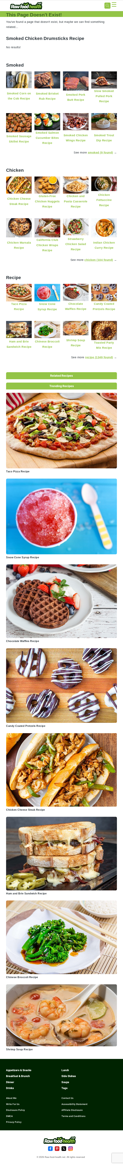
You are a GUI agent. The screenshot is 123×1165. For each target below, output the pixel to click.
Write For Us (12, 1104)
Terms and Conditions (73, 1116)
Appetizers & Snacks (18, 1070)
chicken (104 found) (98, 260)
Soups (65, 1082)
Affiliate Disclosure (72, 1110)
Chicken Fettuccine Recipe (104, 200)
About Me (11, 1098)
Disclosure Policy (15, 1110)
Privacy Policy (13, 1122)
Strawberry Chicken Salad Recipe (75, 244)
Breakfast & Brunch (18, 1076)
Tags (64, 1088)
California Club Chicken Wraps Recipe (47, 245)
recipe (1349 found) (99, 357)
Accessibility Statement (75, 1104)
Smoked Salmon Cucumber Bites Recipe (47, 138)
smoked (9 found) (100, 152)
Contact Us (67, 1098)
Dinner (10, 1082)
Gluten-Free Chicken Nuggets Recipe (47, 201)
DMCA (9, 1116)
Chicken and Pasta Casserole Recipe (75, 201)
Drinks (10, 1088)
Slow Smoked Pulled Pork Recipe (104, 96)
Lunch (65, 1070)
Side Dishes (69, 1076)
